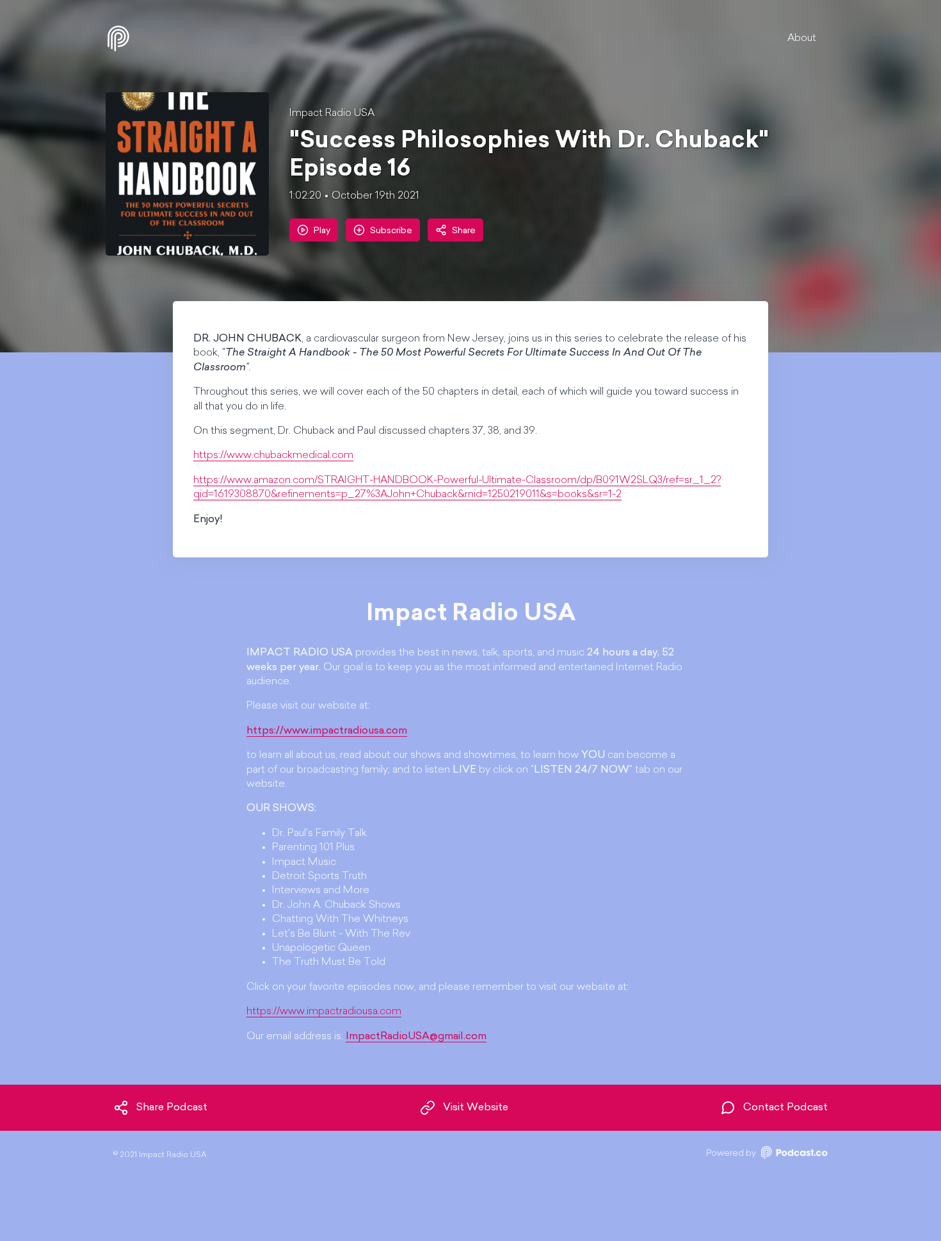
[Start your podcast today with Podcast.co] (793, 1154)
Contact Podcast (785, 1108)
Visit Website (475, 1108)
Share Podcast (171, 1108)
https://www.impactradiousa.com (323, 1012)
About (801, 38)
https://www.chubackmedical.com (273, 455)
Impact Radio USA (331, 113)
